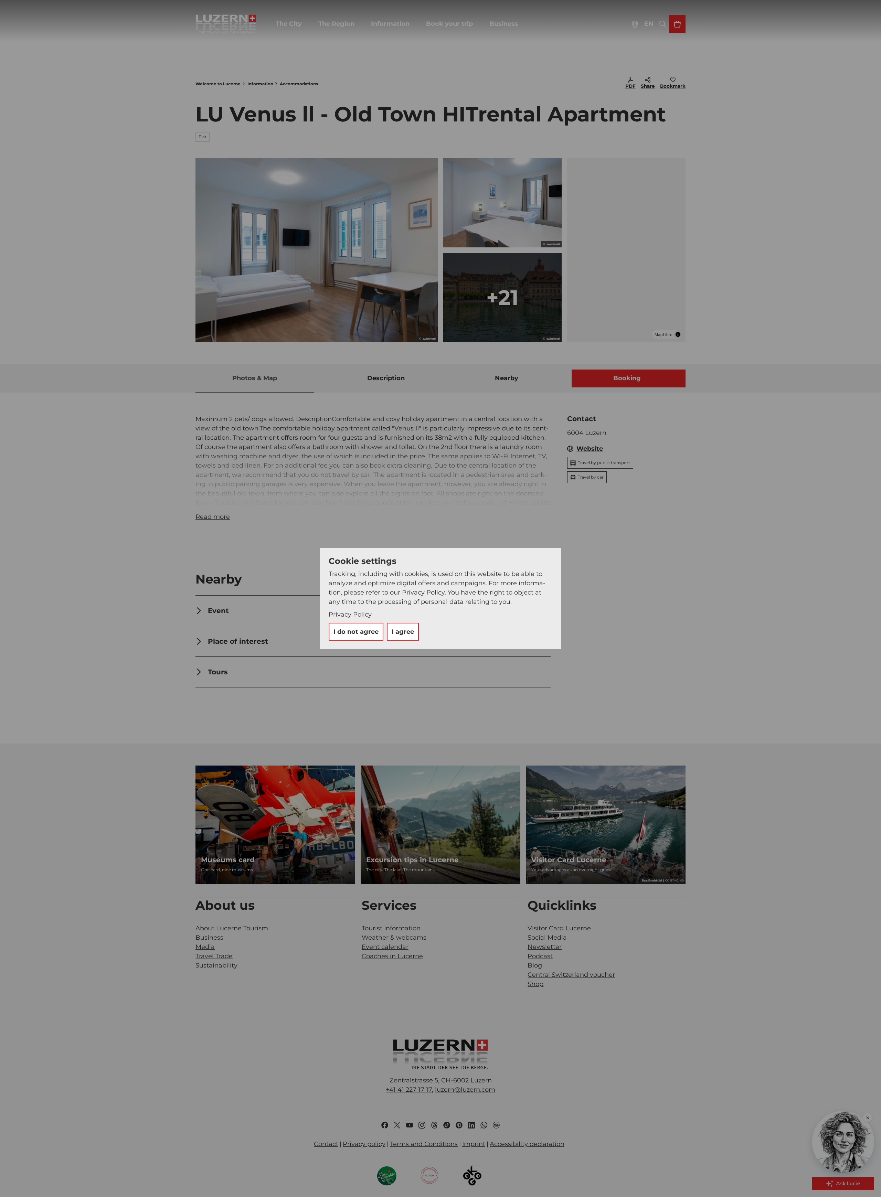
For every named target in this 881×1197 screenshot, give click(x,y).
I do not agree (356, 631)
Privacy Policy (350, 614)
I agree (403, 631)
